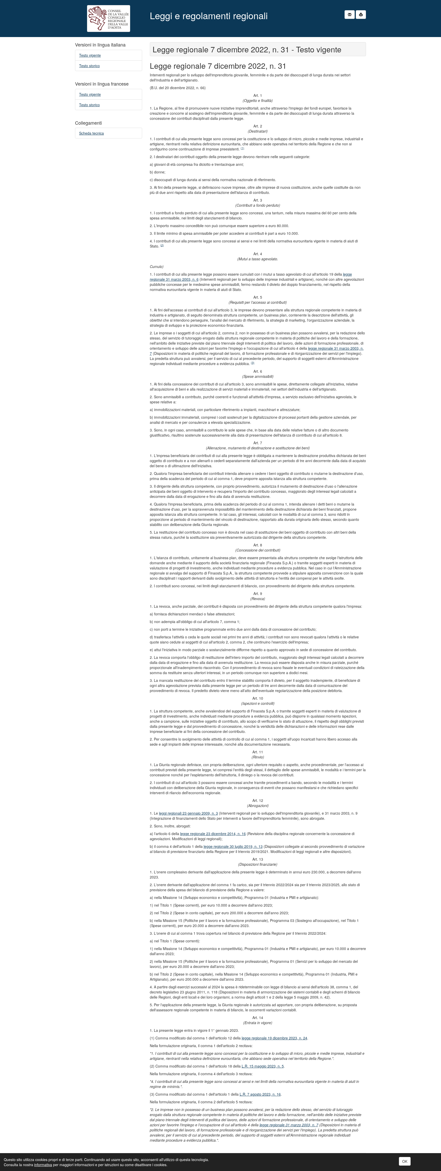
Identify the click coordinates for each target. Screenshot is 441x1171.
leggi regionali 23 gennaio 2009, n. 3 (188, 813)
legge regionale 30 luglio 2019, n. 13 (233, 846)
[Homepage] (108, 18)
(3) (252, 363)
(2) (162, 245)
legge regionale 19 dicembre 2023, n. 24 (274, 1037)
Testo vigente (90, 55)
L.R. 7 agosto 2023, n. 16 (260, 1094)
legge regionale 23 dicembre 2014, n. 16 (213, 833)
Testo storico (89, 65)
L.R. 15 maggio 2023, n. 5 (263, 1066)
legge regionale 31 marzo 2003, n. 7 (289, 1124)
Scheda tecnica (91, 133)
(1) (242, 148)
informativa (43, 1164)
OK (404, 1161)
